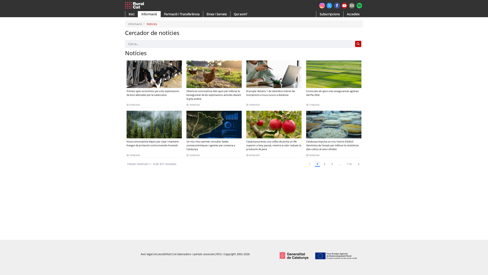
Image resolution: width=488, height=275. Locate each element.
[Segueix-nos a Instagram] (322, 5)
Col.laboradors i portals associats (194, 254)
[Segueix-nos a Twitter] (329, 5)
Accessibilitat (162, 254)
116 (349, 164)
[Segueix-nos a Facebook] (337, 5)
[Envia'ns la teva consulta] (352, 5)
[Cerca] (358, 44)
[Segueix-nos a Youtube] (344, 5)
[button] (131, 14)
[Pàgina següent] (358, 164)
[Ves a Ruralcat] (135, 5)
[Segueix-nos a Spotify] (359, 5)
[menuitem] (182, 14)
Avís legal (147, 254)
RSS (218, 254)
